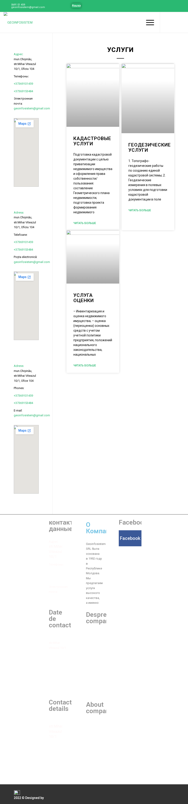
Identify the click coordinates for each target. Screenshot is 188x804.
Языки (76, 5)
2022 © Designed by (29, 798)
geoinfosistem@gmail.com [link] (32, 108)
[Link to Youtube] (174, 22)
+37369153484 (23, 91)
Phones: (54, 744)
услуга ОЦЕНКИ (83, 297)
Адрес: (18, 54)
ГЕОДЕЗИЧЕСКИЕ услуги (149, 147)
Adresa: (19, 212)
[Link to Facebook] (167, 22)
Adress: (19, 366)
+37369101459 (23, 83)
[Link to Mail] (180, 22)
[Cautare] (137, 22)
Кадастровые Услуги (92, 141)
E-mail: (53, 766)
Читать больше (84, 223)
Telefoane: (56, 655)
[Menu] (147, 22)
